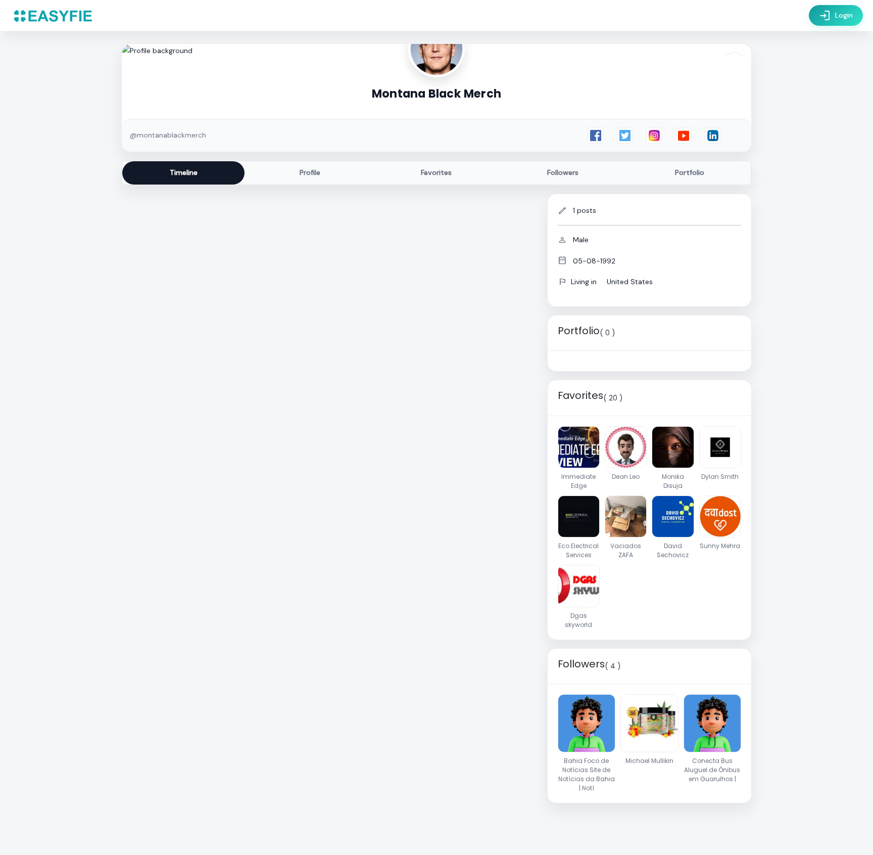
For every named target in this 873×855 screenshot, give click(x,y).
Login (836, 16)
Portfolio (689, 172)
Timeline (184, 172)
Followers (562, 172)
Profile (310, 172)
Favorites (436, 172)
